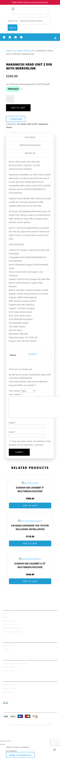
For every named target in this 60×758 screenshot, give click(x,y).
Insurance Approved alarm (15, 663)
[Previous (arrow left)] (1, 744)
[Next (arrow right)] (4, 744)
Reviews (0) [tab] (30, 153)
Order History (9, 688)
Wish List (7, 692)
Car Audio (17, 50)
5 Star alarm (9, 667)
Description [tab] (30, 137)
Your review (15, 394)
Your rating (15, 390)
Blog (5, 617)
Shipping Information (13, 628)
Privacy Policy (9, 620)
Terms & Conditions (12, 631)
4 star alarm (8, 670)
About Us (7, 613)
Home (8, 50)
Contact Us (8, 645)
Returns (6, 649)
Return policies (10, 624)
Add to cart (18, 107)
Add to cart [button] (30, 505)
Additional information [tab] (30, 145)
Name (12, 422)
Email (12, 432)
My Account (8, 684)
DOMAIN (32, 354)
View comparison (20, 755)
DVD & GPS (29, 50)
